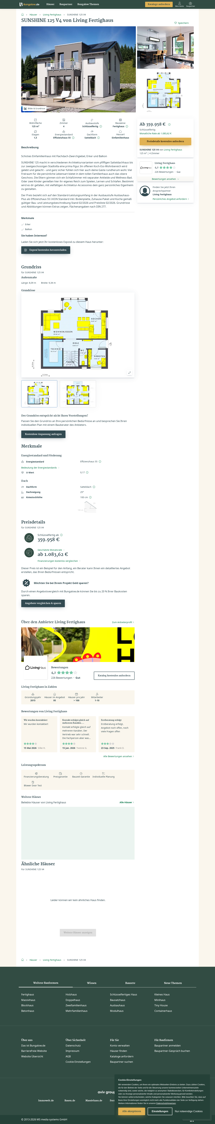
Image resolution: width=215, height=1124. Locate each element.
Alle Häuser (126, 802)
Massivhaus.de (93, 1100)
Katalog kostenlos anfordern (114, 675)
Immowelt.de (46, 1100)
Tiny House (161, 1005)
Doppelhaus (73, 1000)
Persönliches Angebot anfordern (170, 198)
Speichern (183, 22)
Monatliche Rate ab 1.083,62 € (155, 133)
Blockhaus (27, 1005)
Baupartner (65, 4)
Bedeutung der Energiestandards (39, 467)
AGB (68, 1056)
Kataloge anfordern (159, 4)
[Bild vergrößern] (129, 372)
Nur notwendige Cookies (189, 1111)
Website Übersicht (32, 1056)
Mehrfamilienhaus (77, 1011)
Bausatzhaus (117, 1000)
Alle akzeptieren (131, 1111)
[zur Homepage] (23, 14)
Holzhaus (71, 994)
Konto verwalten (120, 1045)
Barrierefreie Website (34, 1051)
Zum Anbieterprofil (122, 622)
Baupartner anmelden (167, 1045)
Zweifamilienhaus (76, 1005)
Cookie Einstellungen (78, 1061)
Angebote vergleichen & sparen (43, 603)
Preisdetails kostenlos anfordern (165, 141)
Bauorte (130, 983)
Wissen (91, 983)
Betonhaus (27, 1011)
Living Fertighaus (52, 14)
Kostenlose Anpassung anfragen (43, 434)
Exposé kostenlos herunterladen (47, 250)
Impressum (72, 1051)
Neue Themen (173, 983)
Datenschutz (73, 1045)
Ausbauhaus (117, 1005)
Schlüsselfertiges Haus (123, 994)
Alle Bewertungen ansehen (117, 756)
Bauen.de (70, 1100)
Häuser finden (118, 1051)
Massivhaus (28, 1000)
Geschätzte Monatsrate (50, 549)
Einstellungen (160, 1111)
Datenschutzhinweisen (166, 1103)
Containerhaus (163, 1011)
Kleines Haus (162, 994)
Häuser (50, 4)
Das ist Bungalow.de (33, 1045)
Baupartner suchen (121, 1061)
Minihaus (159, 1000)
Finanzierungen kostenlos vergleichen (58, 560)
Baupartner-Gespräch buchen (172, 1051)
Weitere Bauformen (45, 983)
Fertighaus (27, 994)
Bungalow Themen (88, 4)
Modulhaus (117, 1011)
